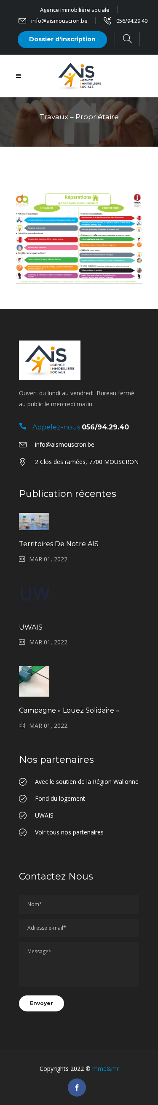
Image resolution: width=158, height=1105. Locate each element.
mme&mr (105, 1069)
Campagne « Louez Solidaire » (69, 710)
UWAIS (31, 627)
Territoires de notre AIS (59, 544)
